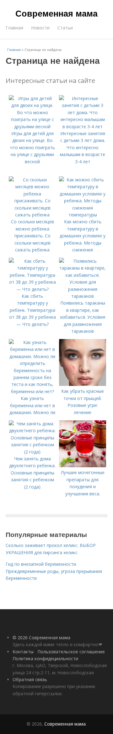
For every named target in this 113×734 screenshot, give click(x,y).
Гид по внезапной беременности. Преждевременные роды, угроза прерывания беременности (54, 571)
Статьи (65, 28)
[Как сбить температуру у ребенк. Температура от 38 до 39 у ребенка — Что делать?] (32, 289)
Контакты (23, 652)
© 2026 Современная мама (41, 637)
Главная (14, 28)
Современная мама (56, 13)
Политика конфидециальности (45, 658)
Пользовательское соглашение (71, 652)
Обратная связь (30, 679)
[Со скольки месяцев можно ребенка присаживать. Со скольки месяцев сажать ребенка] (32, 215)
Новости (40, 28)
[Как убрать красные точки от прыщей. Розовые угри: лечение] (82, 384)
